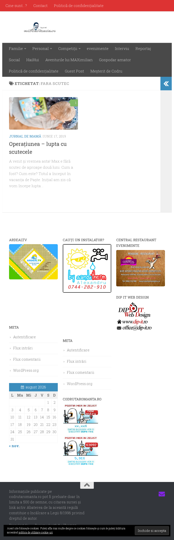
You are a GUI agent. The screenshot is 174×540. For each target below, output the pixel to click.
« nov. (14, 445)
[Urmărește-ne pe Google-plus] (153, 494)
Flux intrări (23, 348)
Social (14, 59)
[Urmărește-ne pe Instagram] (137, 494)
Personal (40, 48)
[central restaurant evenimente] (140, 285)
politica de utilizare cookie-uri (36, 532)
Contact (40, 5)
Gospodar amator (115, 59)
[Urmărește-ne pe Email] (162, 494)
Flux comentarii (27, 359)
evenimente (98, 48)
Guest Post (74, 71)
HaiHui (32, 59)
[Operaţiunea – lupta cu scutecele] (43, 113)
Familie (16, 48)
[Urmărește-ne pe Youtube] (145, 494)
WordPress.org (26, 370)
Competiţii (67, 48)
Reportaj (143, 48)
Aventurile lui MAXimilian (69, 59)
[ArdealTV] (33, 278)
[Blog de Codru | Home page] (40, 27)
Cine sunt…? (16, 5)
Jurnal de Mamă (25, 136)
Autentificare (24, 336)
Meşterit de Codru (106, 71)
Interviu (122, 48)
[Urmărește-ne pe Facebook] (129, 494)
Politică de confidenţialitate (79, 5)
